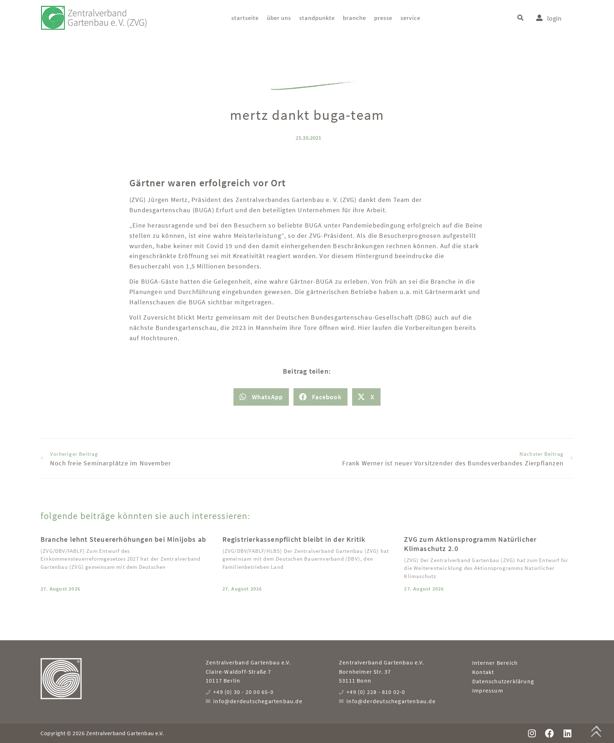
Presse (383, 17)
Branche (354, 17)
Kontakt (483, 671)
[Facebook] (549, 733)
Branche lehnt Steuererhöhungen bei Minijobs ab (123, 539)
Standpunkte (317, 17)
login (554, 18)
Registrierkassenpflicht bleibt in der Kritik (294, 539)
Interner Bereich (495, 662)
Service (410, 17)
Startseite (245, 17)
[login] (539, 18)
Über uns (279, 17)
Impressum (487, 690)
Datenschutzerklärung (503, 681)
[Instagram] (532, 733)
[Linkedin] (567, 733)
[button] (520, 17)
